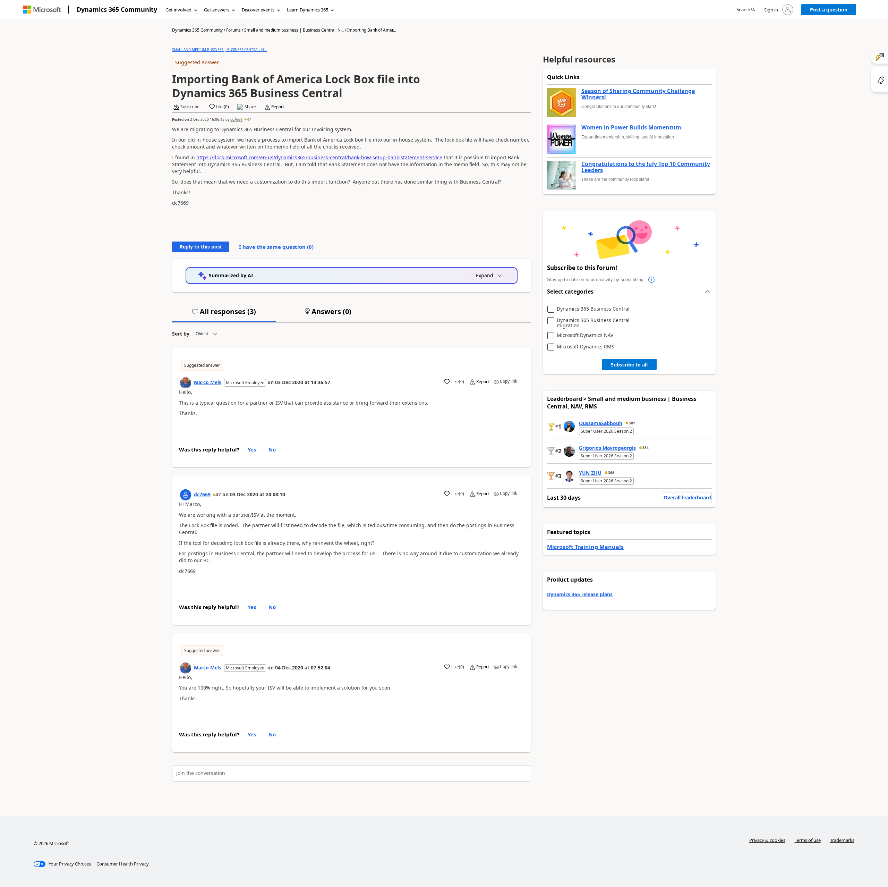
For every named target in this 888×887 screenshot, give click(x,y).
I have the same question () (276, 246)
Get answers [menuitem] (216, 10)
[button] (745, 10)
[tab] (224, 314)
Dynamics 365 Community (117, 9)
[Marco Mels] (185, 382)
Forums (233, 30)
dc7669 (236, 119)
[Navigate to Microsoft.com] (42, 10)
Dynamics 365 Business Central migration (593, 323)
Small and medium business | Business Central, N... (294, 30)
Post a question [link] (828, 9)
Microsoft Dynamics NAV (585, 335)
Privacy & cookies (767, 840)
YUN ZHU (590, 473)
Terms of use (808, 840)
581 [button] (632, 423)
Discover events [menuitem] (258, 10)
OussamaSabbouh (600, 423)
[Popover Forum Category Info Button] (652, 280)
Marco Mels (207, 382)
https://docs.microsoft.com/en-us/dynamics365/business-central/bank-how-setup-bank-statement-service (319, 157)
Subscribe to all (629, 364)
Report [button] (277, 107)
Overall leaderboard (687, 497)
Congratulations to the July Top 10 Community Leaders (645, 167)
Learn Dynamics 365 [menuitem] (307, 10)
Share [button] (250, 107)
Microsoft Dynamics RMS (585, 347)
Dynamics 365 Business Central (593, 309)
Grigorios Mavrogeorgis (607, 448)
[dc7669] (185, 494)
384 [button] (645, 447)
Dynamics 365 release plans (580, 594)
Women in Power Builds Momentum (631, 128)
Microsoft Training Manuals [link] (585, 547)
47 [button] (249, 119)
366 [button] (611, 472)
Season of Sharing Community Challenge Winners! (638, 94)
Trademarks (842, 840)
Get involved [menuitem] (178, 10)
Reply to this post (201, 246)
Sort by (180, 333)
